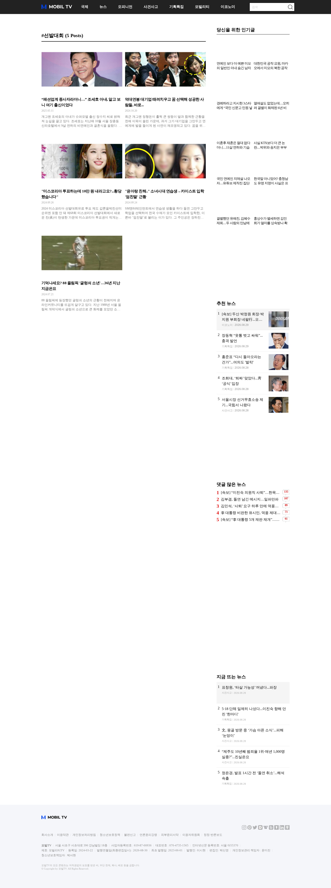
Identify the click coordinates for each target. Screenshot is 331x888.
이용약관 (63, 841)
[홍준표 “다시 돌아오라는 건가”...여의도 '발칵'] (253, 369)
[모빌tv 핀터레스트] (249, 835)
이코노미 (228, 7)
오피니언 (125, 7)
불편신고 (130, 841)
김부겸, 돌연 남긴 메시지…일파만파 (250, 506)
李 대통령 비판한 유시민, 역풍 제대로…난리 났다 (251, 520)
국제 (84, 7)
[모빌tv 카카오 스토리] (276, 835)
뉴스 (103, 7)
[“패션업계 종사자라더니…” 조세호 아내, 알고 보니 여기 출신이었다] (81, 88)
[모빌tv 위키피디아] (265, 835)
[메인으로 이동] (56, 8)
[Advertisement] (253, 272)
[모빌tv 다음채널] (260, 835)
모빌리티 (202, 7)
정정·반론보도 (213, 841)
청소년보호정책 (110, 841)
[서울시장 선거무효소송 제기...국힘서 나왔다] (253, 412)
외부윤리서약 (170, 841)
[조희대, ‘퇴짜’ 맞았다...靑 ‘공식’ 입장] (253, 390)
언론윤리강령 (148, 841)
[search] (290, 7)
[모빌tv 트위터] (255, 835)
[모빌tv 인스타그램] (244, 835)
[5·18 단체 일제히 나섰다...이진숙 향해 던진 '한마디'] (253, 721)
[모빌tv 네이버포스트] (287, 835)
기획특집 (176, 7)
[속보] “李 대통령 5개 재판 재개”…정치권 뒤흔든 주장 (251, 526)
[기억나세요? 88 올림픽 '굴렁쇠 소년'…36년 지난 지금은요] (81, 272)
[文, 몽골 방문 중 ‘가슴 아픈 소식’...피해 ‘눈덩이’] (253, 742)
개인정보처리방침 (84, 841)
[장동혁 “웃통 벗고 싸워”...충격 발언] (253, 347)
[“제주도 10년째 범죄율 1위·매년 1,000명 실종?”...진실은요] (253, 763)
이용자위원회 (191, 841)
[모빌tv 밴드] (271, 835)
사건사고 (151, 7)
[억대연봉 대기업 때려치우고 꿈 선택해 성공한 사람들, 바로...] (165, 88)
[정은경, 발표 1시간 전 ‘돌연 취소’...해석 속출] (253, 785)
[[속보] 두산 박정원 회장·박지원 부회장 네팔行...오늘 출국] (253, 326)
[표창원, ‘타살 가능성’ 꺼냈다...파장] (253, 699)
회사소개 (47, 841)
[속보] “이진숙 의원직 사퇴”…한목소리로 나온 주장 (251, 499)
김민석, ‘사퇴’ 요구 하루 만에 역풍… (250, 513)
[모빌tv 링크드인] (282, 835)
